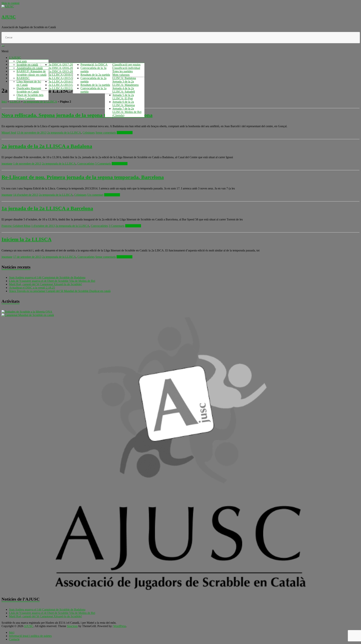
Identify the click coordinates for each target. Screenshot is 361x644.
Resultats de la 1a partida (95, 84)
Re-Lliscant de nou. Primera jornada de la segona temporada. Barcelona (83, 177)
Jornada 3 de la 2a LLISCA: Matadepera (125, 83)
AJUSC (9, 16)
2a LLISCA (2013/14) (62, 84)
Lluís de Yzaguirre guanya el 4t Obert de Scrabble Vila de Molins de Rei (52, 280)
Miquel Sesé (9, 132)
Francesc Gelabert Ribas (16, 225)
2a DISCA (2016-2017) (63, 68)
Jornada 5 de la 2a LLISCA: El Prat (123, 96)
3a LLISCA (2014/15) (62, 81)
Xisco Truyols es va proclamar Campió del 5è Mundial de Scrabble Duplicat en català (60, 291)
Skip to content (10, 3)
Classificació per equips (126, 64)
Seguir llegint (125, 132)
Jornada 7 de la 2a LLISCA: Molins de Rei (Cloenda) (126, 112)
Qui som (22, 61)
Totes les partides (122, 71)
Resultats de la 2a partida (95, 74)
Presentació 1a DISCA (94, 64)
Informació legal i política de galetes (30, 635)
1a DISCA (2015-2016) (63, 71)
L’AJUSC (15, 57)
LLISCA (15, 101)
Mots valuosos (121, 74)
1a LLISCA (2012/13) (62, 88)
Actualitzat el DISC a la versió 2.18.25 (32, 287)
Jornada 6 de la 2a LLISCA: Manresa (123, 103)
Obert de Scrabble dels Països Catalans (30, 96)
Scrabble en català (27, 64)
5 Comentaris (103, 163)
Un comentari (95, 194)
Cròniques (89, 132)
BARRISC (23, 78)
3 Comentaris (116, 225)
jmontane (7, 163)
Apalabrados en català (30, 68)
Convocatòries (85, 163)
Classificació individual (126, 68)
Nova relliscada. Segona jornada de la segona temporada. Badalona (77, 115)
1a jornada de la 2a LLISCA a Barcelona (47, 208)
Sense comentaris (106, 132)
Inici (4, 101)
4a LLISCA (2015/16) (62, 78)
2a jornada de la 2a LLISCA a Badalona (47, 146)
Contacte (14, 639)
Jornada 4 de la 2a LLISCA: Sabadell (123, 90)
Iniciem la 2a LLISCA (27, 239)
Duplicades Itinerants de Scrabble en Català (31, 90)
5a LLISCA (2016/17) (62, 74)
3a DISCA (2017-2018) (63, 64)
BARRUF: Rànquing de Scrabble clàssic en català (31, 73)
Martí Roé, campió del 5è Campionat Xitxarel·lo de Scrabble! (45, 284)
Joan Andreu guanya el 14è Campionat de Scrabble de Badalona (47, 277)
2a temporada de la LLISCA (40, 101)
